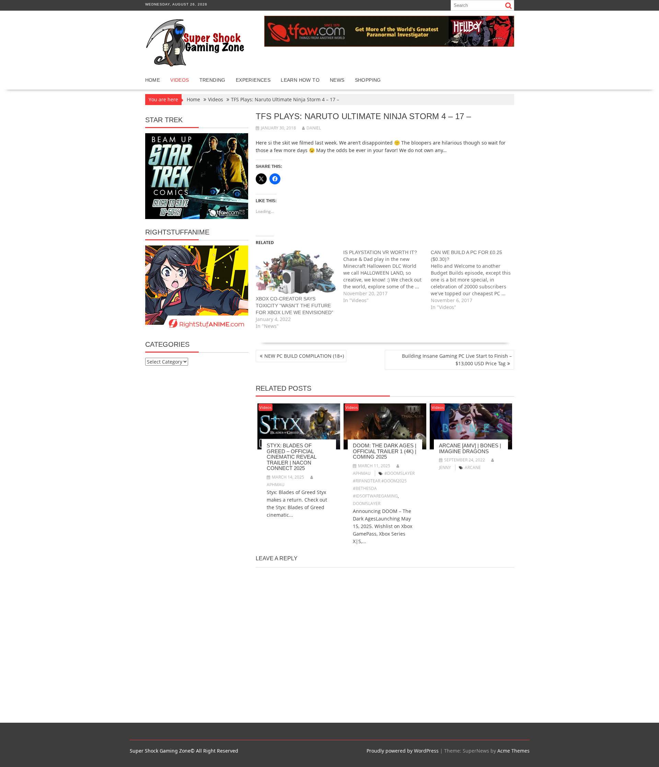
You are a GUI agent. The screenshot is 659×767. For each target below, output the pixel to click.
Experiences (253, 80)
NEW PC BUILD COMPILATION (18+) (304, 356)
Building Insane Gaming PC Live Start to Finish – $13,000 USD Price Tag (457, 360)
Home (152, 80)
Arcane (473, 467)
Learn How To (300, 80)
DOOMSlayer (366, 503)
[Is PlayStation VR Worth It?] (387, 276)
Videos (179, 80)
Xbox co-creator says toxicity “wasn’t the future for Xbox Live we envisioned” (294, 305)
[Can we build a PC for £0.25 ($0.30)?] (474, 280)
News (337, 80)
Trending (212, 80)
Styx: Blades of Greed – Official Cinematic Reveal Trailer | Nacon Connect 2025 (291, 457)
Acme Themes (513, 750)
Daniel (314, 128)
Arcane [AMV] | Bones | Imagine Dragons (470, 448)
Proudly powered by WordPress (403, 750)
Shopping (368, 80)
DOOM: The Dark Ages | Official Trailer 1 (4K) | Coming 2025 (384, 451)
